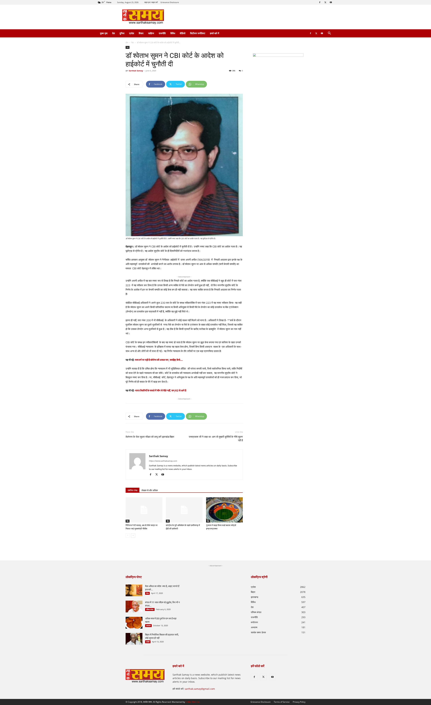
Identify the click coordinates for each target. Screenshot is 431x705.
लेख (147, 593)
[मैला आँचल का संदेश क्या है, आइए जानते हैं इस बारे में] (134, 590)
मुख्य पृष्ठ (103, 33)
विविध (172, 33)
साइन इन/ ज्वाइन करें (151, 2)
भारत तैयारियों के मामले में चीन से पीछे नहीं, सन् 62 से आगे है (160, 390)
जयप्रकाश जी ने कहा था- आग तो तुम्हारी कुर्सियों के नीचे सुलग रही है (216, 438)
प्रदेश (131, 33)
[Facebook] (319, 2)
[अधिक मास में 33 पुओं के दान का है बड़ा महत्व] (134, 623)
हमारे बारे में (214, 33)
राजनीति (162, 33)
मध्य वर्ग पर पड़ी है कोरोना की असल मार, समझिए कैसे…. (159, 359)
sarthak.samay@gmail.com (200, 688)
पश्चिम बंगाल (150, 609)
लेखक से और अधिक (149, 490)
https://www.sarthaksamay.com (163, 461)
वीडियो (182, 33)
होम (127, 42)
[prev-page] (128, 535)
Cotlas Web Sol (193, 701)
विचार (141, 33)
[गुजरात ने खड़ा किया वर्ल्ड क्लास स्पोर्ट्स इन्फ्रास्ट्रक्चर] (224, 510)
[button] (329, 33)
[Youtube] (330, 2)
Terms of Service (282, 701)
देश (113, 33)
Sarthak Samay (136, 70)
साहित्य (151, 33)
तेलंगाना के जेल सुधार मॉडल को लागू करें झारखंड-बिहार (150, 436)
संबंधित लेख (132, 490)
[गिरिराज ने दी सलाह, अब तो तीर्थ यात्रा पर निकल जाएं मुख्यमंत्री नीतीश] (144, 510)
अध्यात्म (148, 625)
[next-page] (133, 535)
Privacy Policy (299, 701)
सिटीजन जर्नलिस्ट (197, 33)
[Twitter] (325, 2)
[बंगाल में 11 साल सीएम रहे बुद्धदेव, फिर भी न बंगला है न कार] (134, 606)
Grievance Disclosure (169, 2)
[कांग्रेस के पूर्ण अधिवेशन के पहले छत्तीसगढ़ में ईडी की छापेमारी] (184, 510)
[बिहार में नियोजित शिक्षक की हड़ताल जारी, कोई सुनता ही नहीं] (134, 639)
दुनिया (122, 33)
